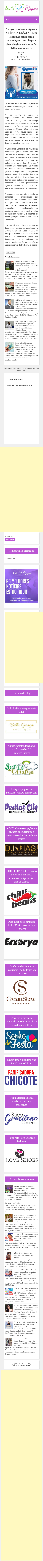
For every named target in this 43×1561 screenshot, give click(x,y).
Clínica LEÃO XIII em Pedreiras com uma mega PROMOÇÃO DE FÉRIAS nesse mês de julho (26, 1291)
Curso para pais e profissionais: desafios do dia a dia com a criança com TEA (25, 1324)
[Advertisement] (21, 468)
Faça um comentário (22, 59)
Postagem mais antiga (31, 368)
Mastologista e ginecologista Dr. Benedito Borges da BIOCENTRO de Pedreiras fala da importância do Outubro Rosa (26, 326)
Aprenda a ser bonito (12, 1203)
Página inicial (10, 558)
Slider (22, 58)
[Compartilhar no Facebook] (14, 252)
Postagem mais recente (12, 368)
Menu (8, 20)
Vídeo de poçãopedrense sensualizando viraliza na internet (23, 1255)
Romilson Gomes (24, 1365)
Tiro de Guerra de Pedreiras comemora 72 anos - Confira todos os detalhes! (24, 1188)
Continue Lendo (30, 278)
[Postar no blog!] (9, 252)
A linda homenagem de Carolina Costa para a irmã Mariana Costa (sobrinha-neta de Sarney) (26, 1307)
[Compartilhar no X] (11, 252)
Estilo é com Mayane (27, 1364)
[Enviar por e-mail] (7, 252)
